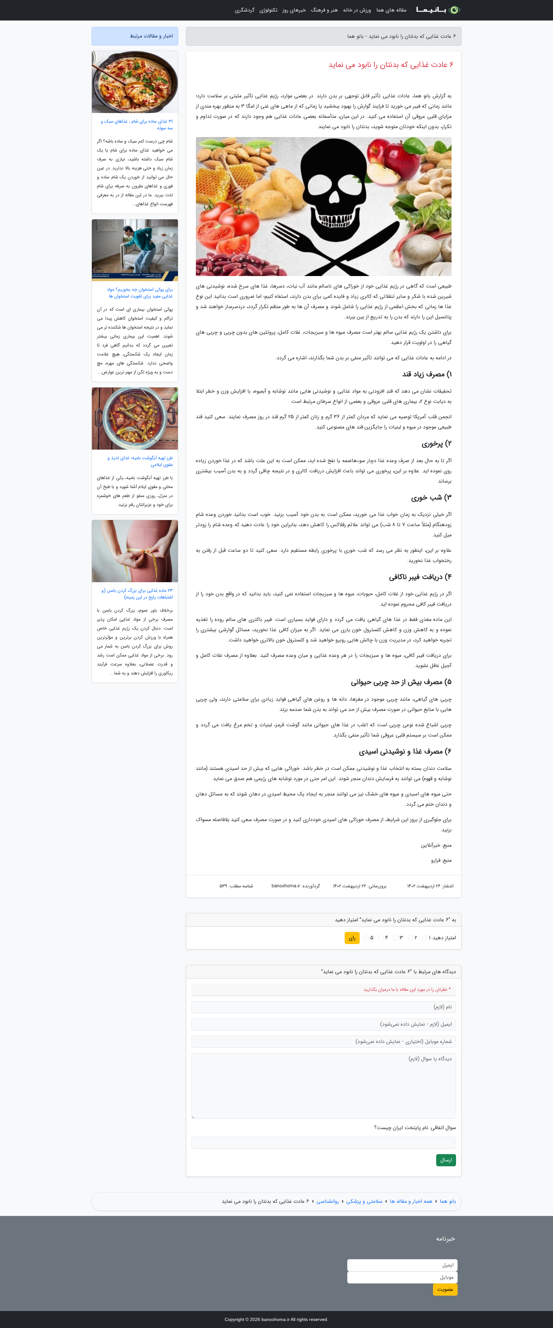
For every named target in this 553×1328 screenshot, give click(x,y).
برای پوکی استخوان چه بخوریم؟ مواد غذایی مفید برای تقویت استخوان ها (140, 293)
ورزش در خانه (357, 10)
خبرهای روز (294, 10)
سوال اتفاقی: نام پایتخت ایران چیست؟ (415, 1128)
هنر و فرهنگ (324, 10)
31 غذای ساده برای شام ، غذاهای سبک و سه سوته (137, 125)
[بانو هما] (437, 10)
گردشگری (244, 10)
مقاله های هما (391, 10)
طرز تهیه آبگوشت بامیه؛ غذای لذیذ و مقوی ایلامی (140, 461)
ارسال (446, 1160)
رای (352, 938)
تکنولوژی (268, 10)
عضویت (445, 1289)
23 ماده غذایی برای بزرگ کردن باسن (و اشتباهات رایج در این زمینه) (137, 594)
